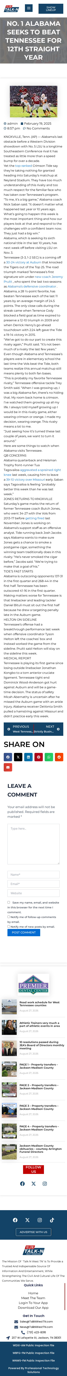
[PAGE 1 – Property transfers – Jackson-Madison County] (9, 1069)
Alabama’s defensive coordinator (32, 286)
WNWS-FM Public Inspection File (33, 1360)
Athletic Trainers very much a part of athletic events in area (40, 1024)
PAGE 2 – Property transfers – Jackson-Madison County (39, 1086)
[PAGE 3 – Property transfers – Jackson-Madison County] (9, 1110)
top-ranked (23, 166)
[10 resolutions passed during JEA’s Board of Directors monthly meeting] (9, 1048)
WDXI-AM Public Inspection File (33, 1345)
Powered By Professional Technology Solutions (33, 1370)
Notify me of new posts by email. (33, 926)
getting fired (34, 518)
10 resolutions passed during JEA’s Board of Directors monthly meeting (42, 1045)
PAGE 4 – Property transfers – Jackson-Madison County (39, 1128)
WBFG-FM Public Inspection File (33, 1353)
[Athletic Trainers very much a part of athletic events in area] (9, 1027)
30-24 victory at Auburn (23, 262)
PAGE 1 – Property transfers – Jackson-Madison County (39, 1066)
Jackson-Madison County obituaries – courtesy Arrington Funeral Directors (41, 1149)
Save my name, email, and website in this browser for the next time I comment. (33, 907)
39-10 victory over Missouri (25, 479)
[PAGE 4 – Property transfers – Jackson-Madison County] (9, 1131)
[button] (8, 757)
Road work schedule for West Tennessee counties (40, 1004)
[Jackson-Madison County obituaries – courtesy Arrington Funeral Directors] (9, 1151)
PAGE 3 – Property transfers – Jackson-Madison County (39, 1107)
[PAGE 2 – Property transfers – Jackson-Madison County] (9, 1089)
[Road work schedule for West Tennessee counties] (9, 1006)
